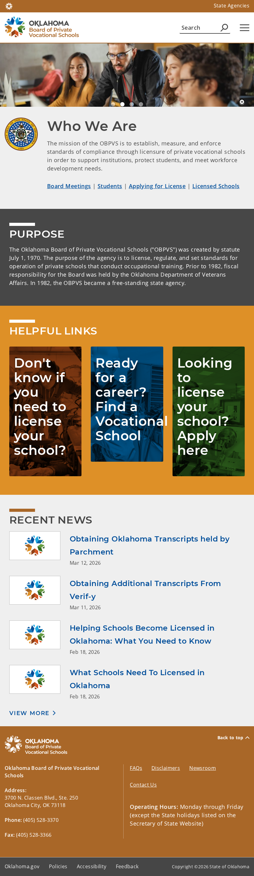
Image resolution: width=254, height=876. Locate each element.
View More (29, 713)
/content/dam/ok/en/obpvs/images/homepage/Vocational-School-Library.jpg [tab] (131, 104)
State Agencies (231, 5)
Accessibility (92, 866)
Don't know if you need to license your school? (40, 406)
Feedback (127, 866)
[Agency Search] (224, 27)
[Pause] (242, 102)
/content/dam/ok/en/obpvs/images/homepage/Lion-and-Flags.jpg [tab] (113, 104)
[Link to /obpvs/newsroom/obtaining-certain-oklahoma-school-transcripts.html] (39, 593)
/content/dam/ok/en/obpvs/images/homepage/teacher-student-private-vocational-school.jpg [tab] (122, 104)
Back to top (230, 738)
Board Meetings (69, 186)
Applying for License (157, 186)
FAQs (136, 768)
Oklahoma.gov (22, 866)
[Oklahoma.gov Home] (9, 5)
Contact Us (143, 784)
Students (110, 186)
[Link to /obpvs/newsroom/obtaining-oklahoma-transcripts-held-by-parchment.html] (39, 549)
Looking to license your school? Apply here (205, 406)
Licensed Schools (216, 186)
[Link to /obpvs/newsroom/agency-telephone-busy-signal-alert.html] (39, 638)
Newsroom (202, 768)
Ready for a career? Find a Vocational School (131, 399)
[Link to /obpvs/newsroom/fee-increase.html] (39, 682)
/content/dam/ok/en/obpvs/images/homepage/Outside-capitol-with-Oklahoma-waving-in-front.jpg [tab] (140, 104)
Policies (58, 866)
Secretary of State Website (165, 823)
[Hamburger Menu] (244, 27)
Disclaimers (165, 768)
